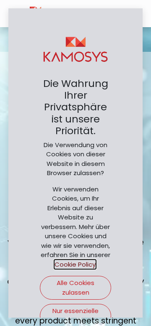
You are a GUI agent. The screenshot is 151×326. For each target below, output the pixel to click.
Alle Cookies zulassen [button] (75, 287)
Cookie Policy (75, 264)
